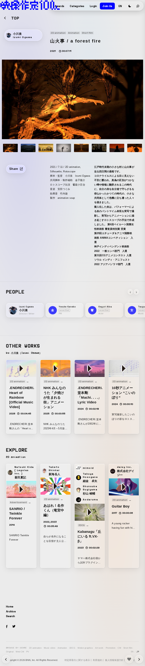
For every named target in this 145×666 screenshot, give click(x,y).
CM (119, 648)
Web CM (20, 652)
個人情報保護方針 (114, 660)
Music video (49, 648)
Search (10, 616)
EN (120, 6)
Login (93, 6)
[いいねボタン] (129, 659)
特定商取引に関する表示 (77, 660)
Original (9, 652)
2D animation (35, 648)
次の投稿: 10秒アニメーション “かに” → (6, 659)
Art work (99, 648)
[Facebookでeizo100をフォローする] (7, 627)
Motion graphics (85, 648)
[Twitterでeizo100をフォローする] (13, 627)
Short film (127, 648)
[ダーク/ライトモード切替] (129, 6)
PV (27, 652)
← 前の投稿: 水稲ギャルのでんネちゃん (139, 659)
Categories (77, 6)
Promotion (110, 648)
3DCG (72, 648)
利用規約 (97, 660)
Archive (11, 611)
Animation (62, 648)
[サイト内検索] (138, 6)
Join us (107, 6)
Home (9, 606)
